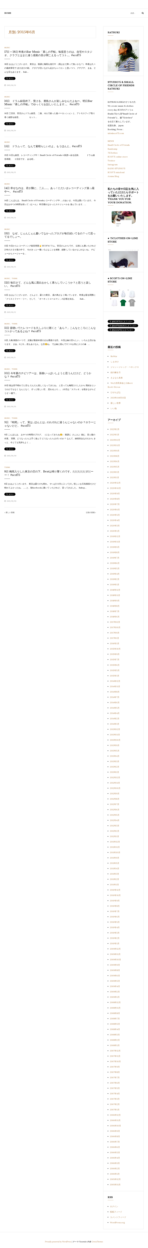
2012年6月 (114, 809)
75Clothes (113, 153)
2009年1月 (115, 997)
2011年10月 (115, 852)
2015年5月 (115, 670)
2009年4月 (115, 986)
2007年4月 (115, 1093)
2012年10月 (115, 788)
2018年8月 (115, 606)
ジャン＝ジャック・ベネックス (125, 367)
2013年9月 (114, 745)
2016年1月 (114, 643)
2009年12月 (115, 949)
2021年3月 (114, 472)
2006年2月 (115, 1168)
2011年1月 (114, 884)
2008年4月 (115, 1029)
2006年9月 (115, 1131)
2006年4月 (115, 1158)
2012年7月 (114, 804)
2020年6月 (115, 509)
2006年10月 (115, 1125)
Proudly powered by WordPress (58, 1241)
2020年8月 (115, 499)
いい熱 (114, 408)
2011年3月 (114, 874)
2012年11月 (115, 783)
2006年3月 (115, 1163)
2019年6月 (115, 563)
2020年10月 (115, 488)
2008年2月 (115, 1040)
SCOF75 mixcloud (116, 172)
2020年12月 (115, 483)
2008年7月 (115, 1018)
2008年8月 (115, 1013)
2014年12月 (115, 681)
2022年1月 (114, 434)
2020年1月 (115, 531)
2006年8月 (115, 1136)
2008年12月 (115, 1002)
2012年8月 (114, 799)
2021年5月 (114, 466)
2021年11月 (115, 445)
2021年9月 (114, 450)
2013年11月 (115, 734)
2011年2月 (114, 879)
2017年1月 (114, 638)
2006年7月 (115, 1141)
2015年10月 (115, 649)
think (14, 278)
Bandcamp (112, 149)
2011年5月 (114, 863)
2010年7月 (115, 911)
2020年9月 (115, 493)
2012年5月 (114, 815)
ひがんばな (116, 392)
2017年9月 (114, 632)
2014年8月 (115, 692)
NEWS (111, 141)
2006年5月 (115, 1152)
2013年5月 (114, 750)
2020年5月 (115, 515)
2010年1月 (114, 943)
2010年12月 (115, 890)
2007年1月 (115, 1109)
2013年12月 (115, 729)
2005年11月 (115, 1184)
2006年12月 (115, 1115)
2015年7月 (114, 659)
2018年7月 (114, 611)
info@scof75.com (116, 133)
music (7, 47)
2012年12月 (115, 777)
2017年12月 (115, 622)
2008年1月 (115, 1045)
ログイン (114, 1206)
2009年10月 (115, 959)
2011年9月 (114, 858)
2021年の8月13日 (118, 397)
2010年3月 (115, 932)
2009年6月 (115, 975)
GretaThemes (97, 1241)
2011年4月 (114, 868)
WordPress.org (117, 1222)
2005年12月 (115, 1179)
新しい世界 (116, 403)
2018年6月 (115, 616)
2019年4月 (115, 574)
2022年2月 (114, 429)
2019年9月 (115, 547)
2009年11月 (115, 954)
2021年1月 (114, 477)
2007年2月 (115, 1104)
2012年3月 (114, 825)
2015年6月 (115, 665)
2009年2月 (115, 991)
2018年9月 (115, 600)
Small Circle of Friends (119, 145)
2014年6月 (115, 702)
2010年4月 (115, 927)
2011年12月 (115, 841)
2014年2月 (114, 718)
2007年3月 (115, 1099)
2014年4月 (115, 713)
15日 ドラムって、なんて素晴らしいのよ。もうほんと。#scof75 (43, 146)
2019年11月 (115, 541)
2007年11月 (115, 1056)
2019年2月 (114, 579)
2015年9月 (115, 654)
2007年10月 (115, 1061)
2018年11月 (115, 595)
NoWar (114, 356)
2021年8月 (114, 456)
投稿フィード (116, 1212)
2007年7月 (115, 1077)
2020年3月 (115, 525)
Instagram (113, 164)
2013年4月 (114, 756)
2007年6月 (115, 1083)
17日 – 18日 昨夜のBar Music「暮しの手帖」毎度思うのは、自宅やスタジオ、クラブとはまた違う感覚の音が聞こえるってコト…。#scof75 (48, 53)
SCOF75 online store (118, 156)
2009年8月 (115, 970)
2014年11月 (115, 686)
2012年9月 (114, 793)
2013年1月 (114, 772)
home (7, 13)
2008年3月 (115, 1034)
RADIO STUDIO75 (116, 168)
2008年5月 (115, 1024)
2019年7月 (114, 557)
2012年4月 (114, 820)
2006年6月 (115, 1147)
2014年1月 (114, 724)
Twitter (111, 160)
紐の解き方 (116, 372)
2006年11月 (115, 1120)
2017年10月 (115, 627)
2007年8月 (115, 1072)
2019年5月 (115, 568)
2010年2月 (115, 938)
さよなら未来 (117, 377)
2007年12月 (115, 1050)
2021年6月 (114, 461)
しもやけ (115, 361)
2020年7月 (115, 504)
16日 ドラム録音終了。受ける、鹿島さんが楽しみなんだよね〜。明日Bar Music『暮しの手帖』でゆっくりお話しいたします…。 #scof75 (48, 102)
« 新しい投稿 (9, 512)
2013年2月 (114, 766)
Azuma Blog (113, 176)
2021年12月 (115, 440)
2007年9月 (115, 1066)
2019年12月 (115, 536)
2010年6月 (115, 916)
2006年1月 (115, 1174)
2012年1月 (114, 836)
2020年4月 (115, 520)
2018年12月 (115, 590)
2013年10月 (115, 740)
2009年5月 (115, 981)
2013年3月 (114, 761)
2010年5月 (115, 922)
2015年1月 (114, 675)
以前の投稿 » (91, 512)
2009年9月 (115, 965)
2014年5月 (115, 708)
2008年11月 (115, 1008)
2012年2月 (114, 831)
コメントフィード (118, 1217)
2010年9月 (115, 900)
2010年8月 (115, 906)
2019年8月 (115, 552)
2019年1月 (114, 584)
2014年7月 (114, 697)
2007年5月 (115, 1088)
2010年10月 (115, 895)
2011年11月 (115, 847)
